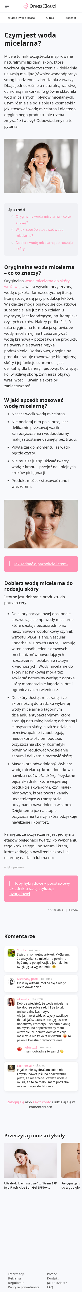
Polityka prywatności (23, 1287)
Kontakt (70, 18)
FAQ (50, 1287)
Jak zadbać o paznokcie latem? (41, 563)
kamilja (24, 999)
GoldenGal (24, 1066)
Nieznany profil (27, 979)
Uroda (73, 910)
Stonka (21, 950)
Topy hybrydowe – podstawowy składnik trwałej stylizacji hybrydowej (39, 888)
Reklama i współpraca (20, 18)
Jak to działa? (57, 1283)
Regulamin (16, 1283)
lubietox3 (30, 1047)
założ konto (42, 1102)
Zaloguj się (15, 1102)
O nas (50, 18)
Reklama (14, 1278)
